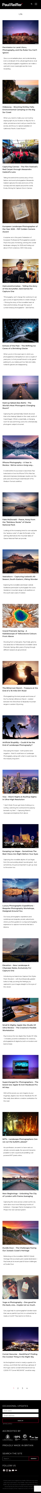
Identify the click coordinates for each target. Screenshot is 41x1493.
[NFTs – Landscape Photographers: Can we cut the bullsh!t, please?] (20, 1113)
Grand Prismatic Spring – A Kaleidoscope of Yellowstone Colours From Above (19, 633)
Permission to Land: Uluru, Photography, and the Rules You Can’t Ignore (19, 50)
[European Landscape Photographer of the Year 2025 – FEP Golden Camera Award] (20, 200)
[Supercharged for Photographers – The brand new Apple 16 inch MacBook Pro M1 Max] (20, 1056)
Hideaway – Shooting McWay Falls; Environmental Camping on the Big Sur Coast (18, 109)
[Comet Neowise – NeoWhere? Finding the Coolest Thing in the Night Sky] (20, 1328)
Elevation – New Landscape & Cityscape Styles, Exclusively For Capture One (16, 968)
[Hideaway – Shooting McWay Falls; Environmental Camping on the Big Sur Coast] (20, 81)
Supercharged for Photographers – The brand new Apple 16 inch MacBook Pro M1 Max (20, 1085)
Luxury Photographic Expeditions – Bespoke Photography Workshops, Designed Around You (18, 908)
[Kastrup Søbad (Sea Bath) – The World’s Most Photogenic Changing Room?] (20, 377)
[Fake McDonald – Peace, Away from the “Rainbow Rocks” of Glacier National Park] (20, 493)
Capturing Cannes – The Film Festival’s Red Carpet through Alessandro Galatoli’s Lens (20, 169)
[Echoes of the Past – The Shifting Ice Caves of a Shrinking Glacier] (20, 320)
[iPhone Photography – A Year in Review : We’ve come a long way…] (20, 436)
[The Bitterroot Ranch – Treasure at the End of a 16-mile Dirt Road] (20, 662)
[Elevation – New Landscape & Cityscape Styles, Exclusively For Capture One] (20, 939)
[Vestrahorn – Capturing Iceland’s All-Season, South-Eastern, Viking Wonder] (20, 550)
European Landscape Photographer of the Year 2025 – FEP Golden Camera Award (20, 229)
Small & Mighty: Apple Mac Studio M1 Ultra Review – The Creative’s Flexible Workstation (19, 1027)
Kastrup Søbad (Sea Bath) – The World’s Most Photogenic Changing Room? (18, 405)
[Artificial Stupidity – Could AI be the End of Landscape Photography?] (20, 716)
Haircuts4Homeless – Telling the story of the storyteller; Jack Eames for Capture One (19, 289)
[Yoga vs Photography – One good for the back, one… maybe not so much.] (20, 1276)
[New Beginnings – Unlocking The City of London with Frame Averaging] (20, 1168)
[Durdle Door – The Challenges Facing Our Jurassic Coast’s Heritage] (20, 1222)
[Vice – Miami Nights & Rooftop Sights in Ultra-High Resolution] (20, 771)
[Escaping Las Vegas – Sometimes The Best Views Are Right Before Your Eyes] (20, 825)
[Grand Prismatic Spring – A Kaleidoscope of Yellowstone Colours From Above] (20, 605)
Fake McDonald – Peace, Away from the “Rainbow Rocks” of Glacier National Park (18, 522)
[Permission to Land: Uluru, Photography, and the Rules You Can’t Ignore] (20, 21)
